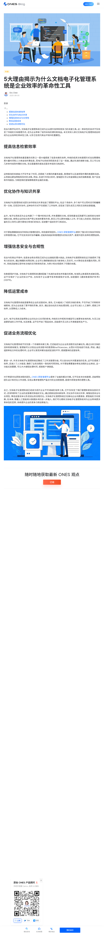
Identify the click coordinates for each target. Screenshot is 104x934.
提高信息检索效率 (17, 112)
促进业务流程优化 (17, 124)
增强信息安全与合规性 (19, 118)
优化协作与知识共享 (18, 115)
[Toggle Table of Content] (6, 109)
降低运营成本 (15, 121)
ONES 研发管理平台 (66, 232)
